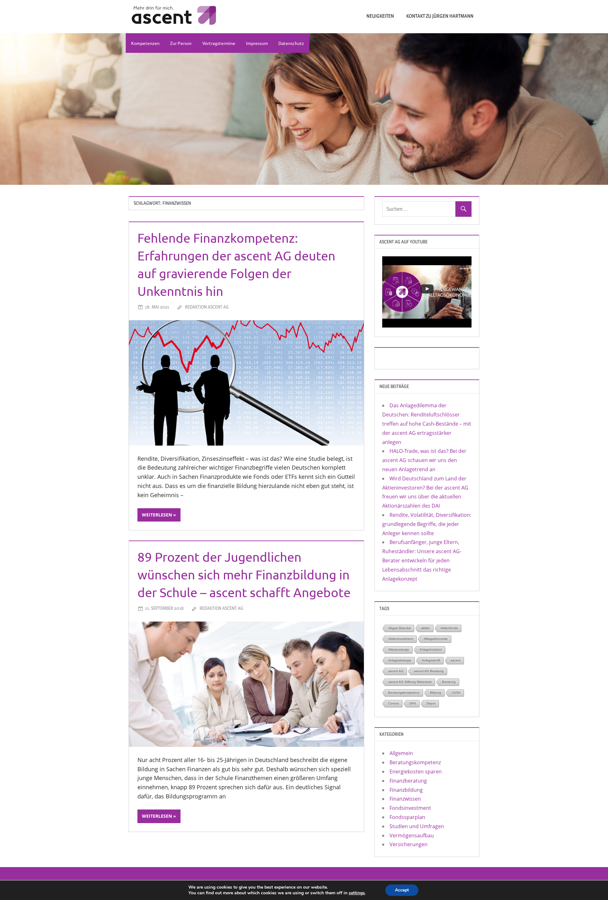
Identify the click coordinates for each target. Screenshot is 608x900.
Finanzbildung (406, 789)
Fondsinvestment (410, 807)
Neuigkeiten (380, 16)
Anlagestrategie (399, 660)
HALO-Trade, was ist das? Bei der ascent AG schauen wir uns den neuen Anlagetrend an (424, 460)
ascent (455, 660)
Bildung (435, 692)
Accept (402, 890)
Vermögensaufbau (412, 835)
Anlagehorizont (431, 649)
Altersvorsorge (398, 649)
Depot (431, 703)
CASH (456, 692)
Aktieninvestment (400, 639)
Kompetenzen (145, 43)
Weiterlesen (157, 515)
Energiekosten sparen (416, 771)
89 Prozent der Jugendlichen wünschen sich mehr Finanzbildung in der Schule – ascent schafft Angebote (244, 574)
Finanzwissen (405, 798)
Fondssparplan (407, 817)
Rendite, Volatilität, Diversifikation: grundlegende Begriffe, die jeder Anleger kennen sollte (426, 524)
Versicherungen (409, 844)
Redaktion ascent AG (207, 307)
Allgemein (401, 753)
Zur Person (181, 43)
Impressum (257, 43)
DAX (412, 703)
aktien (425, 628)
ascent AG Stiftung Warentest (410, 682)
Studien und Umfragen (417, 826)
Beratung (449, 682)
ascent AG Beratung (429, 671)
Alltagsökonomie (436, 639)
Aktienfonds (449, 628)
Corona (393, 703)
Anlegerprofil (431, 660)
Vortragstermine (218, 43)
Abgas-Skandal (399, 628)
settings (357, 893)
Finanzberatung (408, 780)
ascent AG (395, 671)
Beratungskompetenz (404, 692)
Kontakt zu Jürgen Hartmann (439, 16)
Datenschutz (291, 43)
